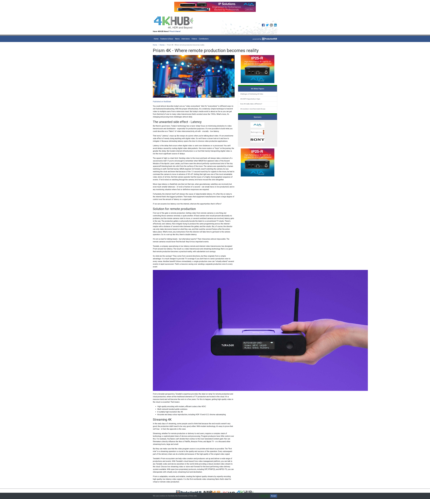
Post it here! (175, 31)
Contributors (204, 39)
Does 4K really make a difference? (251, 104)
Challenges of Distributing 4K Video (251, 94)
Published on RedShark (162, 102)
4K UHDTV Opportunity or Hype (250, 99)
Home (156, 39)
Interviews (185, 39)
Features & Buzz (166, 39)
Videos (194, 39)
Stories (162, 45)
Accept (273, 496)
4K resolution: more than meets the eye (252, 109)
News (177, 39)
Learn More (265, 496)
